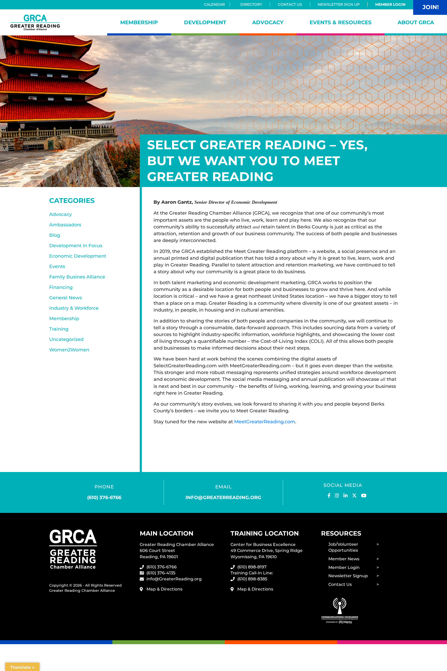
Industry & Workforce (74, 308)
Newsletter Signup (348, 575)
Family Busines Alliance (77, 277)
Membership (139, 22)
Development (205, 22)
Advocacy (268, 22)
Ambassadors (65, 225)
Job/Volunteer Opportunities (343, 547)
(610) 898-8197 (252, 566)
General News (65, 298)
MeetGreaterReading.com (264, 422)
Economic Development (77, 256)
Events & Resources (341, 22)
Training (58, 329)
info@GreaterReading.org (174, 578)
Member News (343, 558)
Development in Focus (75, 245)
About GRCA (416, 22)
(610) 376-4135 (160, 572)
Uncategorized (66, 339)
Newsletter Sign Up (339, 4)
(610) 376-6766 (104, 497)
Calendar (214, 4)
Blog (54, 235)
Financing (61, 287)
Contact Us (290, 4)
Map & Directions (164, 589)
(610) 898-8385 (252, 578)
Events (57, 266)
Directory (251, 4)
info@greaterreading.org (223, 497)
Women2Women (69, 350)
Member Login (390, 4)
